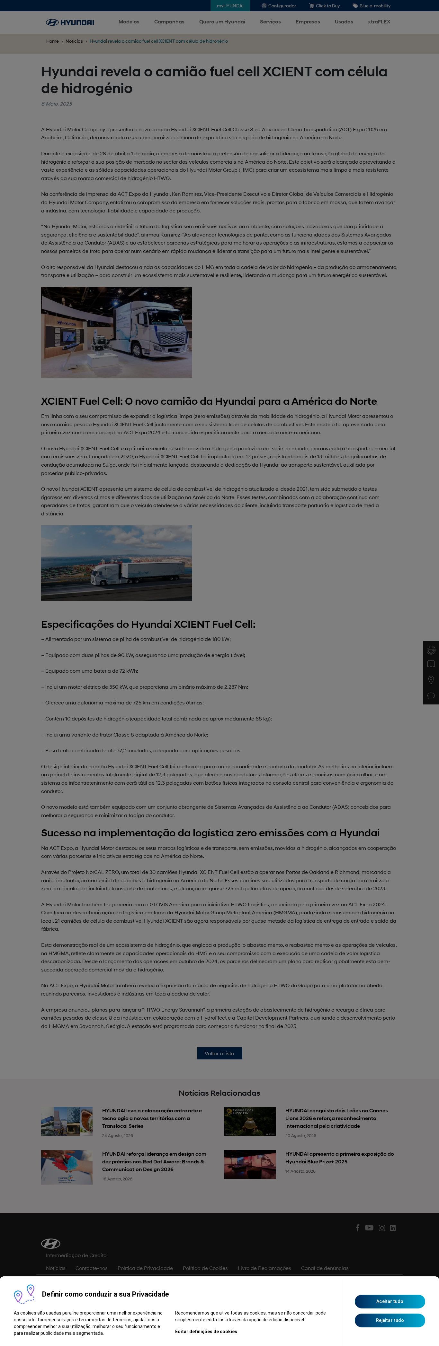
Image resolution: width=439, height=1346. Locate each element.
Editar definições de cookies (206, 1331)
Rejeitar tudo (390, 1320)
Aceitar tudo (389, 1301)
